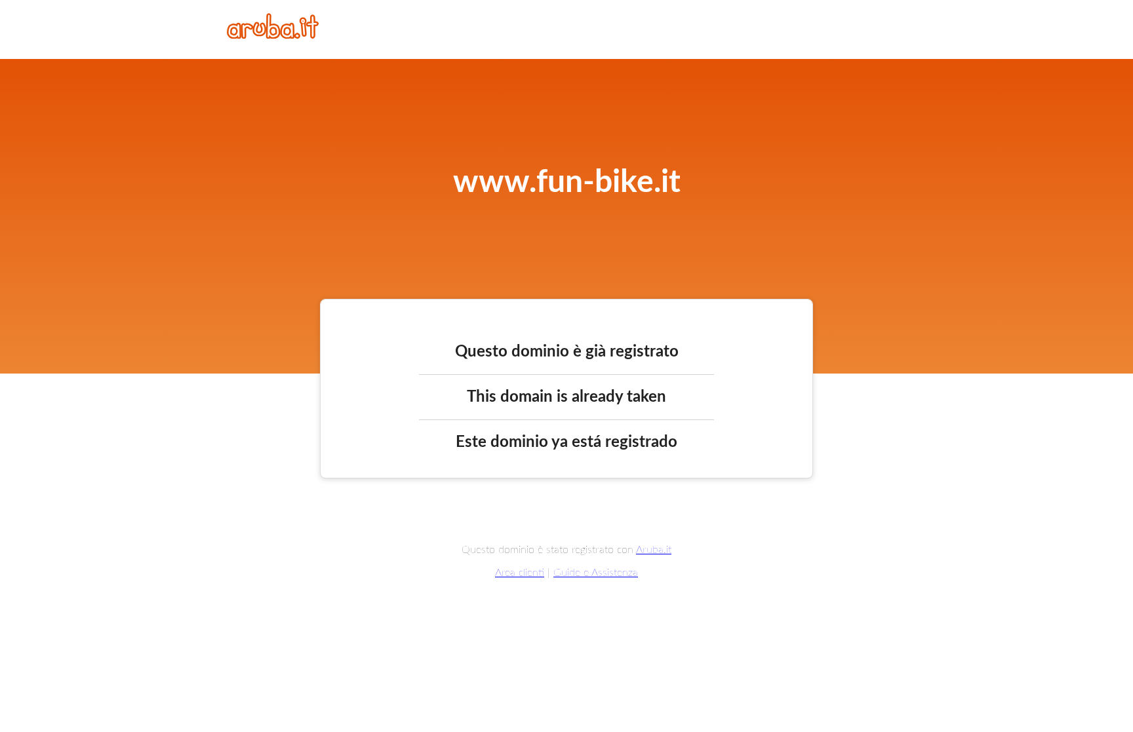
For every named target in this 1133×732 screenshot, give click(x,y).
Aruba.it (653, 550)
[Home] (273, 35)
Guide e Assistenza (595, 573)
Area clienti (519, 573)
